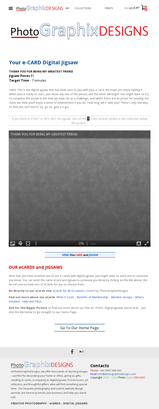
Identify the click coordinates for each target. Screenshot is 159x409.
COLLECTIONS (82, 8)
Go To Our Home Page (79, 327)
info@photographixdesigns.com (117, 374)
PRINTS (109, 8)
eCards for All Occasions (68, 291)
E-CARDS (130, 8)
